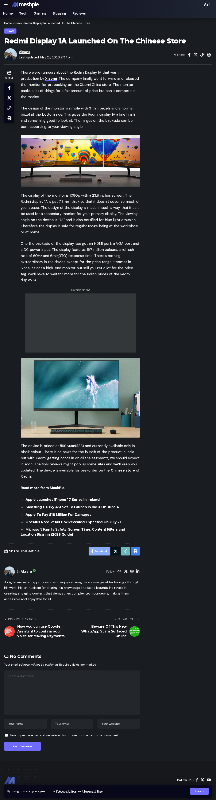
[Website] (119, 571)
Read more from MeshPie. (43, 487)
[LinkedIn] (138, 571)
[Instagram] (132, 571)
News (18, 23)
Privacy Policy (66, 791)
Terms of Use (93, 791)
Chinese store (123, 470)
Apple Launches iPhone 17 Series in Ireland (63, 500)
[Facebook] (197, 780)
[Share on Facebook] (189, 54)
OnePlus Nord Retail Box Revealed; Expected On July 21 (73, 522)
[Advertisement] (80, 323)
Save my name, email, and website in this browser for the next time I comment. (64, 735)
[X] (126, 571)
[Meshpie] (25, 4)
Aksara (24, 52)
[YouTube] (209, 780)
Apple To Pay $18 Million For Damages (58, 515)
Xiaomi (51, 78)
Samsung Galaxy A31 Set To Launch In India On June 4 (72, 507)
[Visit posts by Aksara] (9, 571)
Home (8, 23)
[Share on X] (196, 54)
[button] (199, 791)
